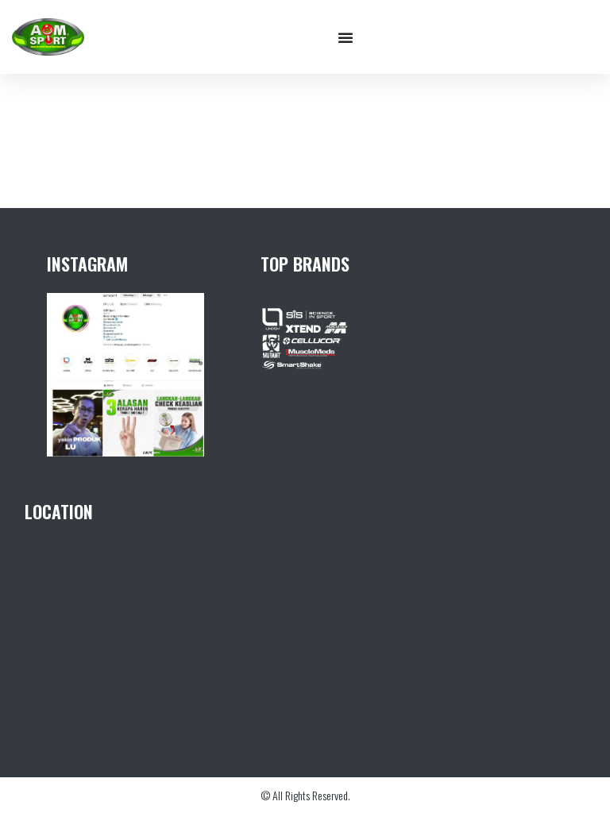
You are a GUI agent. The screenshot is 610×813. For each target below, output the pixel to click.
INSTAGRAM (87, 263)
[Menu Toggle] (345, 37)
